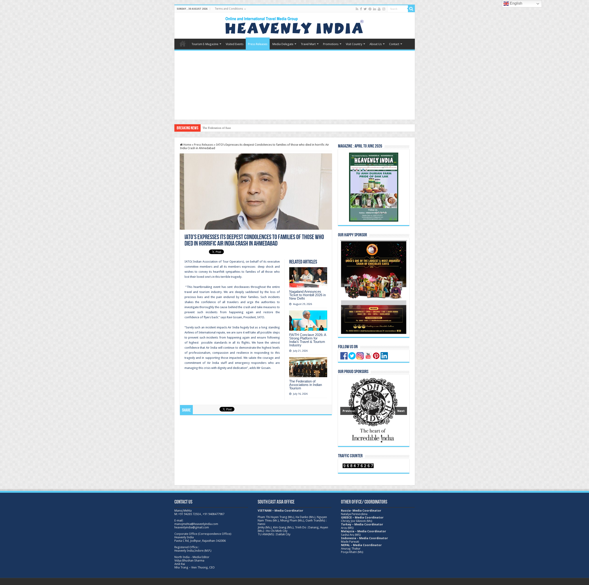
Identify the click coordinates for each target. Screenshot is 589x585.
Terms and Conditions (229, 8)
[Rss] (357, 9)
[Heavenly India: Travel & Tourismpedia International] (294, 24)
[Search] (411, 8)
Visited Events (234, 44)
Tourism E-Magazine (204, 44)
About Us (376, 44)
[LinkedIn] (374, 9)
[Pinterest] (370, 9)
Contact (394, 44)
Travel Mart (308, 44)
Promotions (330, 44)
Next (401, 411)
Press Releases (257, 44)
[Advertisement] (294, 85)
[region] (373, 410)
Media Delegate (282, 44)
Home (183, 43)
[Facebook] (361, 9)
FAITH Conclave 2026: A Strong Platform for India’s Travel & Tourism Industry (307, 340)
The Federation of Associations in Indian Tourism (233, 128)
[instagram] (384, 9)
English (515, 3)
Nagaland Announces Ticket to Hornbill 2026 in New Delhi (307, 295)
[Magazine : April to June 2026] (373, 187)
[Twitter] (365, 9)
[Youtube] (379, 9)
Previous (349, 411)
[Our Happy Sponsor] (373, 287)
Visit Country (354, 44)
